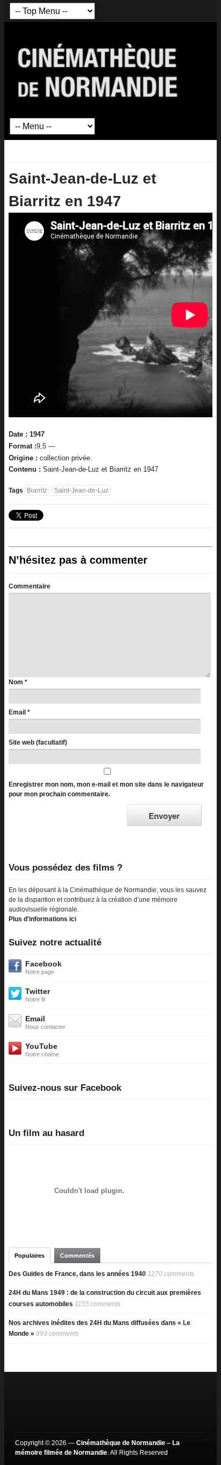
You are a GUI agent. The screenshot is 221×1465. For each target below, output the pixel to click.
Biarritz (37, 490)
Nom (16, 682)
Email (17, 712)
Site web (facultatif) (38, 742)
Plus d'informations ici (42, 919)
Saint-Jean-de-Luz (81, 490)
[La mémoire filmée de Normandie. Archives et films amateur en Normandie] (98, 69)
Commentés (77, 1255)
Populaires (29, 1255)
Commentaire (29, 586)
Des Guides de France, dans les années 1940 (77, 1274)
